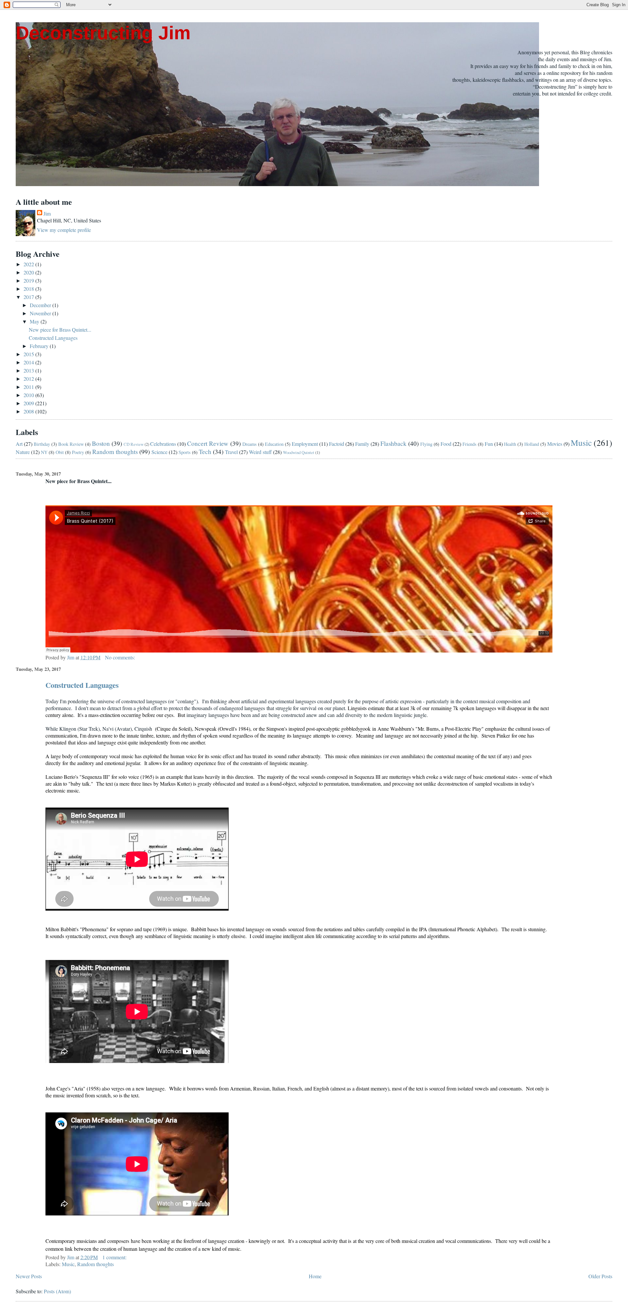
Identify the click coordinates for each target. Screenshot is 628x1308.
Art (19, 443)
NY (44, 452)
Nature (23, 451)
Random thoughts (115, 451)
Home (315, 1276)
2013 (29, 370)
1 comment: (115, 1257)
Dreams (249, 444)
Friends (469, 444)
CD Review (134, 444)
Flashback (393, 443)
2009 (29, 403)
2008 (29, 411)
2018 (29, 288)
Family (362, 443)
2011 (29, 386)
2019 (29, 280)
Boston (101, 443)
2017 (29, 296)
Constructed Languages (53, 337)
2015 (29, 354)
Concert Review (207, 443)
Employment (305, 443)
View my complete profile (64, 229)
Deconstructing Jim (103, 33)
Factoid (336, 443)
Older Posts (600, 1276)
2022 (29, 264)
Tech (205, 451)
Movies (554, 443)
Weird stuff (260, 451)
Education (274, 444)
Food (446, 443)
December (41, 305)
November (41, 313)
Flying (426, 444)
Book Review (71, 444)
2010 (29, 395)
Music (581, 442)
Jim (47, 213)
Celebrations (163, 443)
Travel (231, 451)
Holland (531, 444)
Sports (185, 452)
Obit (60, 452)
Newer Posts (29, 1276)
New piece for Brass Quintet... (60, 329)
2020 (29, 272)
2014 (29, 362)
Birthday (42, 444)
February (40, 345)
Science (159, 451)
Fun (489, 443)
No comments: (120, 657)
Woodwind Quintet (298, 452)
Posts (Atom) (57, 1291)
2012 (29, 378)
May (35, 321)
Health (510, 444)
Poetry (78, 452)
